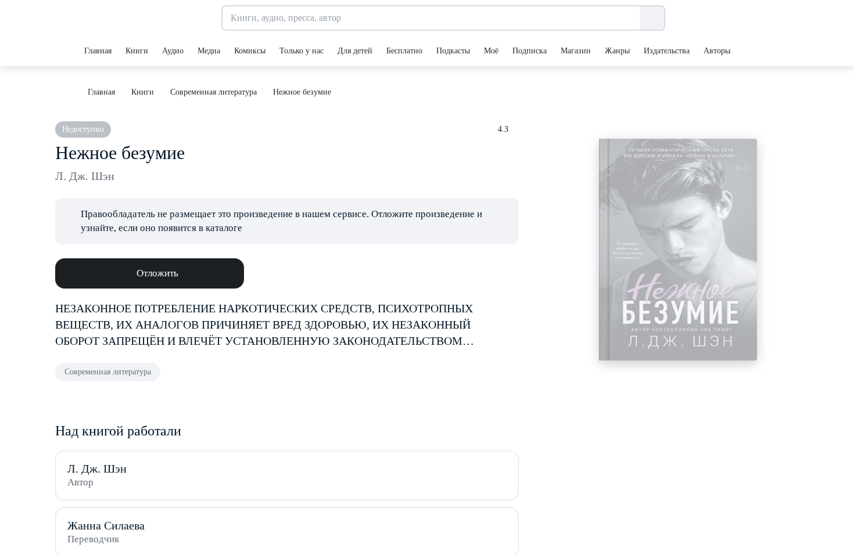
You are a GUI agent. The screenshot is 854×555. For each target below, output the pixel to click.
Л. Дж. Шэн (84, 176)
